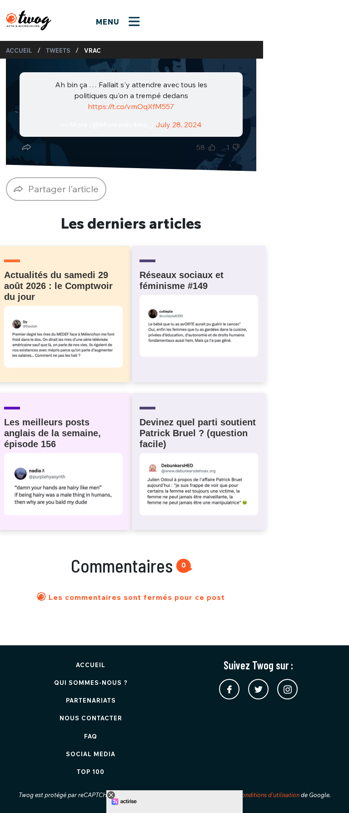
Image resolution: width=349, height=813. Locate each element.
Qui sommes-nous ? (91, 682)
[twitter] (258, 689)
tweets (58, 50)
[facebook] (229, 689)
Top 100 (91, 771)
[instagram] (287, 689)
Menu (109, 21)
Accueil (19, 50)
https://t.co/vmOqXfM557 (131, 106)
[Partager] (26, 147)
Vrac (92, 50)
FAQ (90, 736)
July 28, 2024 (178, 124)
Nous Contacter (91, 718)
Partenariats (91, 700)
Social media (90, 754)
